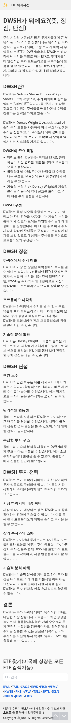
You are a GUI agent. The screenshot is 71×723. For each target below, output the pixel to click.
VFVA (27, 691)
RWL (6, 687)
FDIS (28, 696)
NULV (8, 696)
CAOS (25, 687)
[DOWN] (64, 716)
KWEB (8, 691)
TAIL (15, 687)
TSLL (36, 691)
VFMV (53, 687)
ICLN (55, 691)
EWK (34, 687)
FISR (43, 687)
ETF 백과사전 (20, 5)
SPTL (46, 691)
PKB (18, 691)
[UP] (56, 716)
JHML (19, 696)
